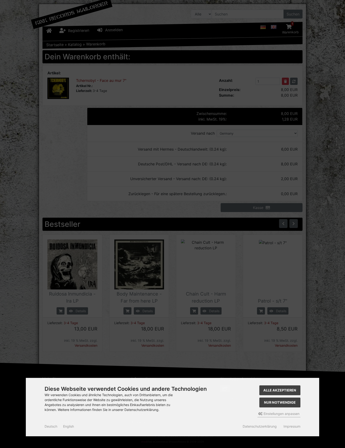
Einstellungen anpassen (281, 414)
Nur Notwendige (280, 402)
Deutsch (51, 426)
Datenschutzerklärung (260, 426)
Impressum (292, 426)
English (68, 426)
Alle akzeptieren (279, 390)
